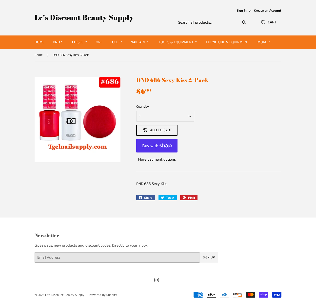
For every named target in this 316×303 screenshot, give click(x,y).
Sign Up (209, 257)
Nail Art (139, 42)
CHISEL (78, 42)
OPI (98, 42)
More (262, 42)
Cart (271, 22)
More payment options (157, 159)
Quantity (142, 106)
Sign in (242, 10)
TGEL (114, 42)
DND (57, 42)
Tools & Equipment (176, 42)
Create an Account (267, 10)
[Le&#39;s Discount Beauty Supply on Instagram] (156, 281)
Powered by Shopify (103, 295)
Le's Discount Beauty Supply (84, 17)
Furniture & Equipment (227, 42)
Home (39, 42)
